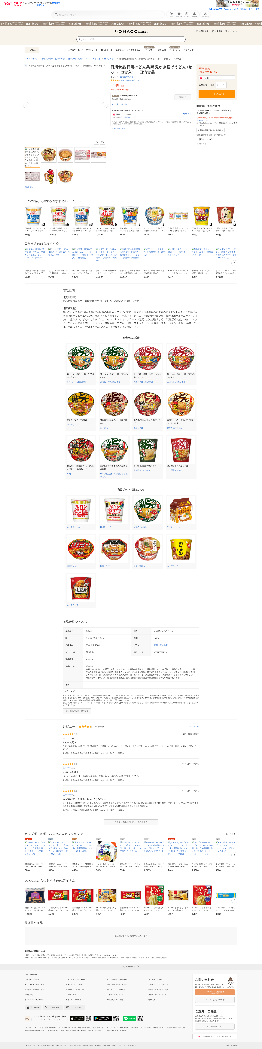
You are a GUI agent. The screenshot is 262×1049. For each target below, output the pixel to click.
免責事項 (106, 1045)
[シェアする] (96, 142)
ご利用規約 (134, 1028)
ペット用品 (29, 994)
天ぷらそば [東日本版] (143, 382)
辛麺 (69, 474)
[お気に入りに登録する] (102, 142)
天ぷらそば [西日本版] (176, 382)
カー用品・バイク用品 (115, 1000)
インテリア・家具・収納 (34, 1000)
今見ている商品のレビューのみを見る (131, 822)
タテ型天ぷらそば (174, 470)
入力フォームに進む (215, 1026)
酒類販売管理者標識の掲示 (34, 1031)
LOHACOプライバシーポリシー (116, 1028)
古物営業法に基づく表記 (55, 1031)
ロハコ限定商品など (32, 979)
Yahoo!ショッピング (32, 1045)
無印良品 (151, 1000)
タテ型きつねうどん (142, 470)
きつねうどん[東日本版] (77, 382)
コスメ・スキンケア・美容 (76, 979)
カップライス (172, 566)
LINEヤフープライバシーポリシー (53, 1045)
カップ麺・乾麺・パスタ (78, 59)
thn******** (67, 738)
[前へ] (26, 105)
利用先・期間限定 (125, 117)
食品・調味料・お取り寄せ (53, 59)
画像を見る (29, 187)
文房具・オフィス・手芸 (157, 994)
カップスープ (72, 605)
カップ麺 (96, 59)
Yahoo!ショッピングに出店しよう (238, 9)
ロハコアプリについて (48, 1019)
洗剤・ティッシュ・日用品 (117, 984)
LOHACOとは (38, 1028)
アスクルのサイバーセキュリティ (152, 1028)
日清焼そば (71, 566)
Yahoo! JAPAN (215, 9)
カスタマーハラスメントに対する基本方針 (74, 1028)
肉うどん (104, 428)
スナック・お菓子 (155, 979)
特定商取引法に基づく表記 (176, 1028)
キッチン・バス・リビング (158, 984)
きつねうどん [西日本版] (110, 382)
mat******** (67, 795)
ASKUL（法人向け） (95, 1031)
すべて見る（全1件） (120, 104)
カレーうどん (72, 424)
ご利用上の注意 (97, 1028)
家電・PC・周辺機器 (73, 1000)
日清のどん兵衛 (126, 77)
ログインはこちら (118, 128)
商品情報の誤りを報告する (77, 711)
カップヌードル (73, 527)
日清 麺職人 (139, 566)
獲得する (183, 97)
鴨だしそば (138, 428)
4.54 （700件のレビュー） (130, 80)
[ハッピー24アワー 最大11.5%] (131, 23)
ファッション (71, 994)
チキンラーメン (173, 527)
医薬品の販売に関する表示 (76, 1031)
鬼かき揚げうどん (174, 428)
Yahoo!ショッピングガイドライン (124, 1045)
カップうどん (109, 59)
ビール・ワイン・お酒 (74, 984)
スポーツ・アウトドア (115, 994)
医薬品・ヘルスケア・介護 (158, 989)
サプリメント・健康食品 (116, 989)
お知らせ (28, 1028)
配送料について (203, 120)
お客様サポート (51, 1028)
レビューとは (193, 726)
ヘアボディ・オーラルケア (34, 989)
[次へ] (105, 105)
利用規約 (98, 1045)
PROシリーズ (105, 527)
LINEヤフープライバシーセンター (80, 1045)
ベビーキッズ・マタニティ (76, 989)
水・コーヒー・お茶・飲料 (34, 984)
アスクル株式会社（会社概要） (116, 1031)
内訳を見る (187, 114)
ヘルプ (256, 9)
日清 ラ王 (105, 566)
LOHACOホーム (31, 59)
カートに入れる (217, 94)
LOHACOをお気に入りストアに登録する (217, 1036)
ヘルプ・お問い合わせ (214, 1000)
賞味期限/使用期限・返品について (211, 135)
